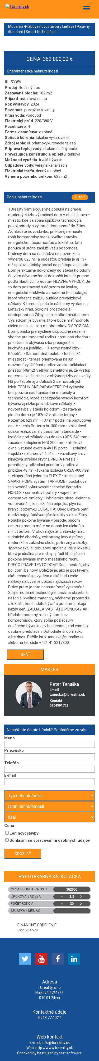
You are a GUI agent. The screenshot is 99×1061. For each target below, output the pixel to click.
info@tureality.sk (56, 1042)
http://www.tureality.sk (54, 1048)
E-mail (10, 775)
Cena (9, 825)
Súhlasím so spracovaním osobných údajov (50, 840)
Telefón (11, 763)
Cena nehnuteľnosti (29, 889)
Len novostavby (24, 833)
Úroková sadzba (46, 896)
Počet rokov (46, 903)
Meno (9, 738)
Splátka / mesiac (25, 911)
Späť (25, 655)
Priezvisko (14, 750)
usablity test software (63, 1053)
